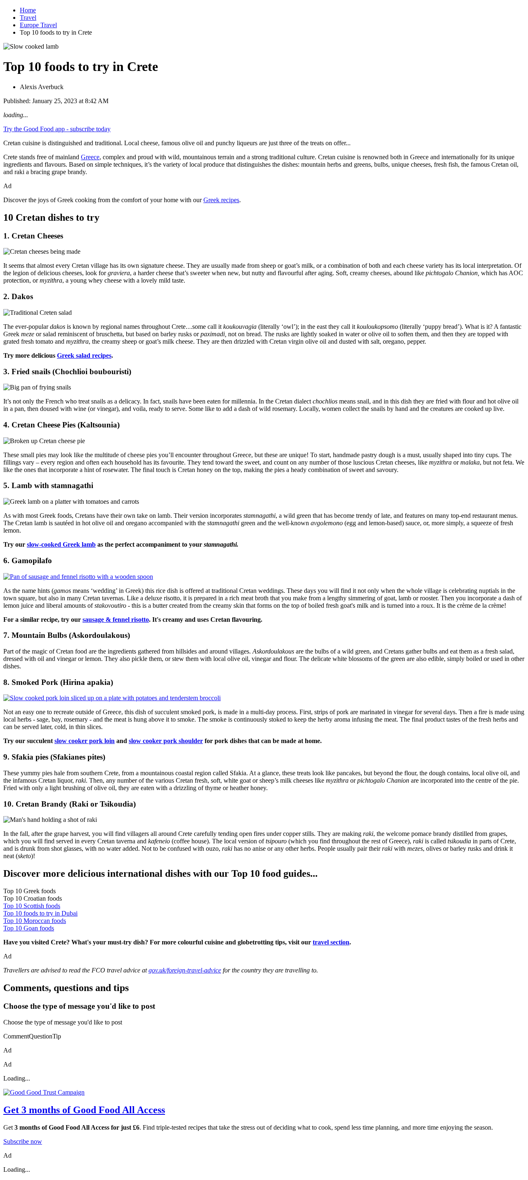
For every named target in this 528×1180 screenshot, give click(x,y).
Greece (90, 156)
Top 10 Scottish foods (31, 905)
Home (28, 10)
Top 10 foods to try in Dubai (40, 913)
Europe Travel (38, 24)
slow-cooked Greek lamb (61, 544)
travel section (331, 942)
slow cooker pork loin (84, 740)
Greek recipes (221, 199)
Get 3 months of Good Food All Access (84, 1109)
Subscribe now (22, 1141)
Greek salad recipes (84, 355)
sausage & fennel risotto (115, 619)
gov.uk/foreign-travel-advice (184, 970)
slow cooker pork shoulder (166, 740)
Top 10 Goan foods (28, 928)
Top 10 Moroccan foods (34, 920)
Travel (28, 17)
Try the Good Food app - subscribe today (57, 128)
